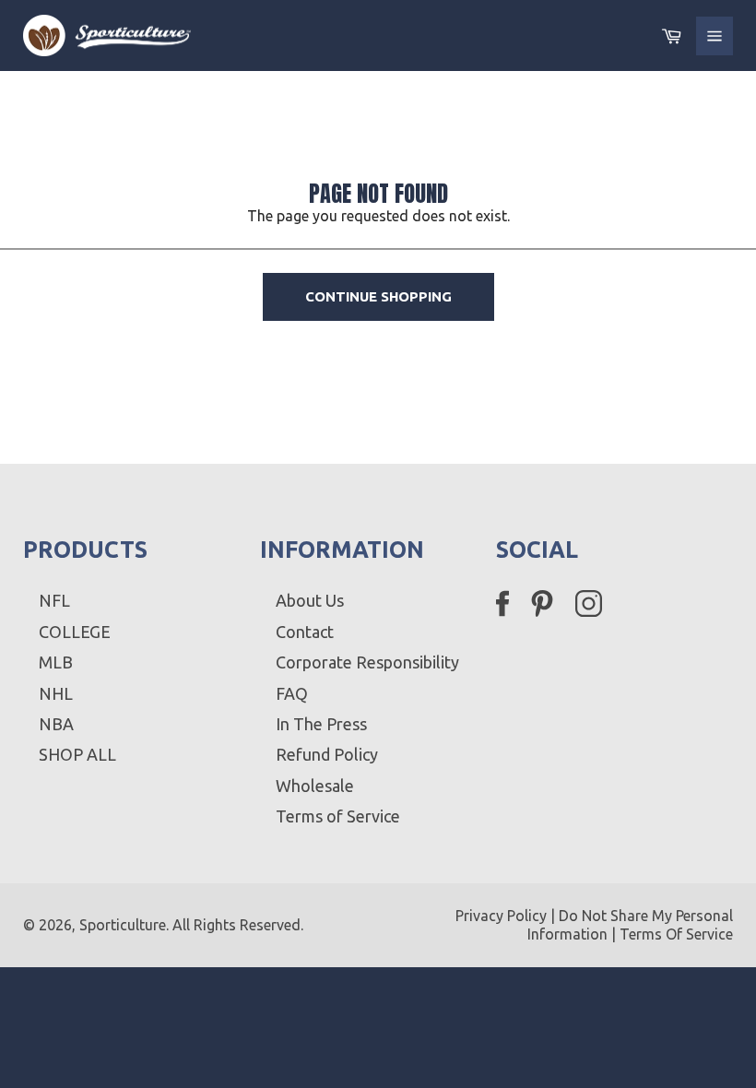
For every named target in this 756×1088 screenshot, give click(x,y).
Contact (305, 631)
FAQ (292, 693)
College (75, 631)
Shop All (77, 754)
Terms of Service (338, 816)
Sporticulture (122, 925)
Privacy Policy (501, 915)
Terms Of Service (676, 934)
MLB (56, 662)
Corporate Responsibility (367, 662)
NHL (56, 693)
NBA (56, 724)
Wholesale (315, 785)
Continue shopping (378, 296)
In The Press (321, 724)
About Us (310, 600)
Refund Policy (327, 754)
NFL (54, 600)
